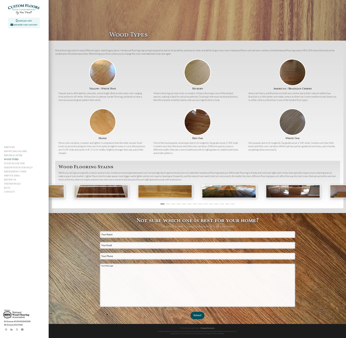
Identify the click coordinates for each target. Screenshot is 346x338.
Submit (197, 315)
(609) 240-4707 (24, 21)
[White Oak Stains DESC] (101, 191)
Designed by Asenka (207, 328)
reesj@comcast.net (25, 24)
